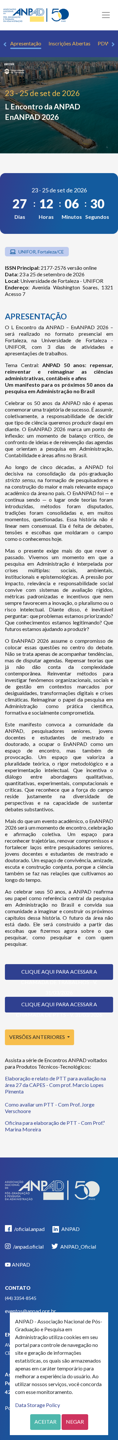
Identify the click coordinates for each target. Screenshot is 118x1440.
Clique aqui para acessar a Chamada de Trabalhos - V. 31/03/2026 (59, 974)
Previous (5, 44)
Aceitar (45, 1421)
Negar (75, 1421)
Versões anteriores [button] (37, 1037)
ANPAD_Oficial (77, 1246)
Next (113, 44)
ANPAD (70, 1229)
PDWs (105, 43)
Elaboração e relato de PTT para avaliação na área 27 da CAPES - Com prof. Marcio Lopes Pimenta (55, 1084)
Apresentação (25, 43)
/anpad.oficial (28, 1246)
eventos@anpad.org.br (30, 1311)
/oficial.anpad (29, 1229)
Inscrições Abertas (69, 43)
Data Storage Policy (37, 1405)
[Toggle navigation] (106, 15)
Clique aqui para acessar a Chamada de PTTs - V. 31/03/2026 (59, 1006)
